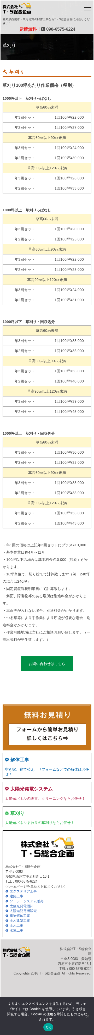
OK (48, 1027)
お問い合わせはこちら (47, 664)
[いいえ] (87, 1016)
